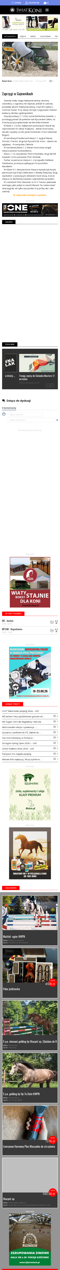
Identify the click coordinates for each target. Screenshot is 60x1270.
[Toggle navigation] (47, 10)
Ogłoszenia (45, 36)
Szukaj (18, 3)
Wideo (33, 36)
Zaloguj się (34, 3)
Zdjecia (23, 36)
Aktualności (10, 36)
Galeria (8, 222)
